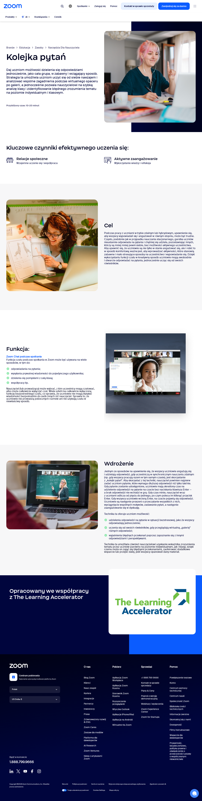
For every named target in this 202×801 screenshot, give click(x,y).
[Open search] (62, 6)
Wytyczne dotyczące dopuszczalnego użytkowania (127, 784)
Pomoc (113, 6)
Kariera (87, 693)
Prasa (87, 714)
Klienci (87, 682)
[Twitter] (18, 771)
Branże (10, 47)
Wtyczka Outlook (120, 709)
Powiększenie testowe (181, 677)
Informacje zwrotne (179, 714)
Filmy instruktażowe (180, 729)
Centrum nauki (177, 696)
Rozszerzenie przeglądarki (119, 702)
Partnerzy (88, 703)
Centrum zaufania (97, 784)
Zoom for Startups (150, 717)
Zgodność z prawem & (158, 784)
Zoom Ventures (91, 750)
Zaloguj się (100, 6)
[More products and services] (195, 6)
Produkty (10, 16)
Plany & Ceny (147, 690)
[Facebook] (32, 771)
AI (26, 16)
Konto (173, 682)
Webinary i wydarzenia (152, 703)
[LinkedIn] (11, 771)
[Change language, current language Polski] (70, 6)
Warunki (65, 784)
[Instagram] (39, 771)
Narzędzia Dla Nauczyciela (63, 47)
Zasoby (39, 47)
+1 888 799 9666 (150, 677)
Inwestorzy (89, 708)
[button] (194, 793)
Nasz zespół (90, 688)
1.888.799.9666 (21, 762)
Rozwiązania (40, 16)
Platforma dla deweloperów (90, 739)
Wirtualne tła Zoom (122, 724)
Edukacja (24, 47)
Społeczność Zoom (179, 701)
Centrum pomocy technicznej (178, 689)
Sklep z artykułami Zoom (93, 757)
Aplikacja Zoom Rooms (120, 687)
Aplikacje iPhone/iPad (123, 714)
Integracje (89, 698)
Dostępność (176, 724)
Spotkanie (82, 6)
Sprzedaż (146, 666)
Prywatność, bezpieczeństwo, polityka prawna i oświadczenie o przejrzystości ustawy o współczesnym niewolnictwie (180, 751)
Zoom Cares (90, 727)
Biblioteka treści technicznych (178, 707)
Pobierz (116, 666)
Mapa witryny (114, 790)
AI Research (90, 745)
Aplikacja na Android (122, 719)
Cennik (57, 16)
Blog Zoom (89, 677)
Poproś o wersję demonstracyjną (149, 697)
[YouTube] (25, 771)
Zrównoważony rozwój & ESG (95, 720)
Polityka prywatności (79, 784)
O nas (87, 666)
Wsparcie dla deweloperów (176, 736)
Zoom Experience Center (150, 710)
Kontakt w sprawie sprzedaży (139, 6)
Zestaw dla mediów (93, 732)
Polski (14, 689)
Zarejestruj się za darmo (174, 6)
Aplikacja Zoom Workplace (120, 679)
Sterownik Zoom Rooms (120, 695)
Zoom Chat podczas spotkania (24, 356)
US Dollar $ (17, 699)
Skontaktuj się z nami (180, 719)
